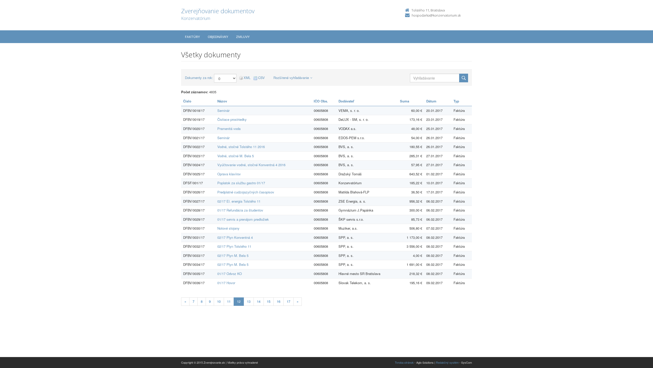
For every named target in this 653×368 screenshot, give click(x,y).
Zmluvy (243, 36)
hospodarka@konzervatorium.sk (436, 15)
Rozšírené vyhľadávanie (291, 77)
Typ (456, 101)
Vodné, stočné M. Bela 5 (235, 155)
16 (278, 301)
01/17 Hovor (226, 282)
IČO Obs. (321, 101)
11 (229, 301)
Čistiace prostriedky (232, 119)
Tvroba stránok (404, 362)
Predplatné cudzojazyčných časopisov (245, 192)
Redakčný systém (447, 362)
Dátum (431, 101)
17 (288, 301)
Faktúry (192, 36)
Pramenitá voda (229, 128)
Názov (222, 101)
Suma (404, 101)
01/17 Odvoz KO (229, 273)
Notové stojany (228, 228)
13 (248, 301)
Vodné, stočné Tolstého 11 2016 (241, 146)
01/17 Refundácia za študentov (240, 210)
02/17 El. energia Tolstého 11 (238, 201)
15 (268, 301)
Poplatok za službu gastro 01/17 (241, 182)
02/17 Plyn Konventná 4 (235, 237)
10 (219, 301)
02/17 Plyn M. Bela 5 (232, 255)
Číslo (187, 101)
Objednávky (218, 36)
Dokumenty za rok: (199, 77)
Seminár (223, 110)
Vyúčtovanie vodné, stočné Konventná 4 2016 (251, 164)
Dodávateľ (346, 101)
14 (258, 301)
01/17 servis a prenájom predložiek (243, 219)
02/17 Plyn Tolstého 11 (234, 246)
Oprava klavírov (229, 174)
